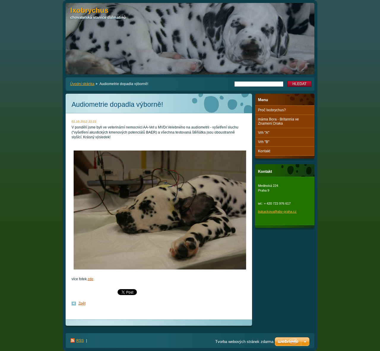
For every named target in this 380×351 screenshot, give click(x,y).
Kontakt (264, 151)
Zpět (82, 303)
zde (91, 279)
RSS (80, 341)
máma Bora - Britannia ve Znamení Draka (278, 121)
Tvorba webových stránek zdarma (244, 341)
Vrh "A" (263, 133)
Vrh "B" (263, 142)
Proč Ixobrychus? (272, 110)
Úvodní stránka (82, 84)
